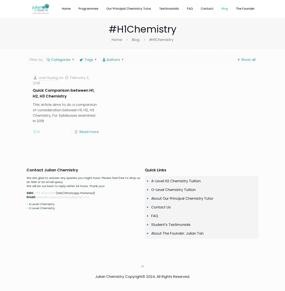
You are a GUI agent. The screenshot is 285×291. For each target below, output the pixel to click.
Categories (61, 59)
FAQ (154, 215)
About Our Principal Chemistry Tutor (182, 198)
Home (117, 39)
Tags (89, 59)
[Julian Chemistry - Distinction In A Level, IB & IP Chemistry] (40, 8)
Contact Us (161, 207)
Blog (135, 39)
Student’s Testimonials (171, 224)
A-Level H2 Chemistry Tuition (176, 181)
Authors (113, 59)
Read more (89, 131)
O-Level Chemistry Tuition (173, 189)
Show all (248, 59)
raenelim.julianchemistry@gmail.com (63, 197)
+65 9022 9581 (45, 193)
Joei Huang (48, 77)
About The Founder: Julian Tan (177, 233)
